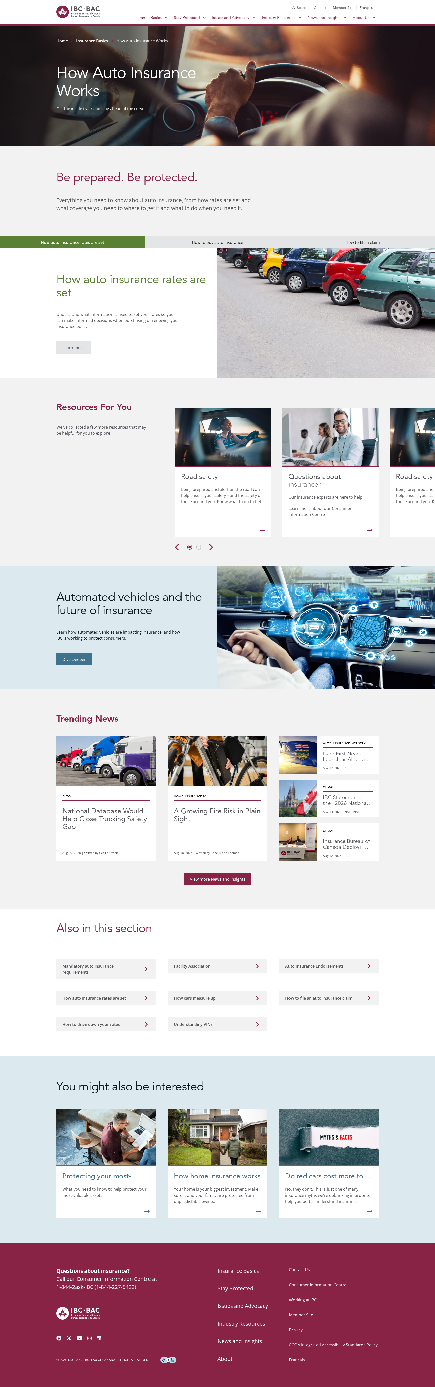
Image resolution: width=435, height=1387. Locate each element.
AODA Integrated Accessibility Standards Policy (333, 1345)
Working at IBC (303, 1300)
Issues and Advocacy (230, 17)
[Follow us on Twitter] (68, 1338)
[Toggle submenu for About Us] (374, 18)
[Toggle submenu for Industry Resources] (300, 18)
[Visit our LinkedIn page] (99, 1338)
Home (62, 41)
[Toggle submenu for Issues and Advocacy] (254, 18)
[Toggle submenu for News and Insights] (345, 18)
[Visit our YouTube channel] (79, 1338)
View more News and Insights (217, 879)
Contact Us (299, 1270)
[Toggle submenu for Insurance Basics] (166, 18)
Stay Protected (187, 17)
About (225, 1358)
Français (366, 7)
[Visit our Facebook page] (58, 1338)
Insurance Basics (147, 17)
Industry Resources (278, 17)
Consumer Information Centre (317, 1285)
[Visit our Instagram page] (89, 1338)
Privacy (296, 1330)
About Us (361, 17)
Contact (320, 7)
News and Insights (324, 17)
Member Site (343, 7)
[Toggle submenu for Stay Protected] (204, 18)
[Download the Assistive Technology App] (168, 1360)
